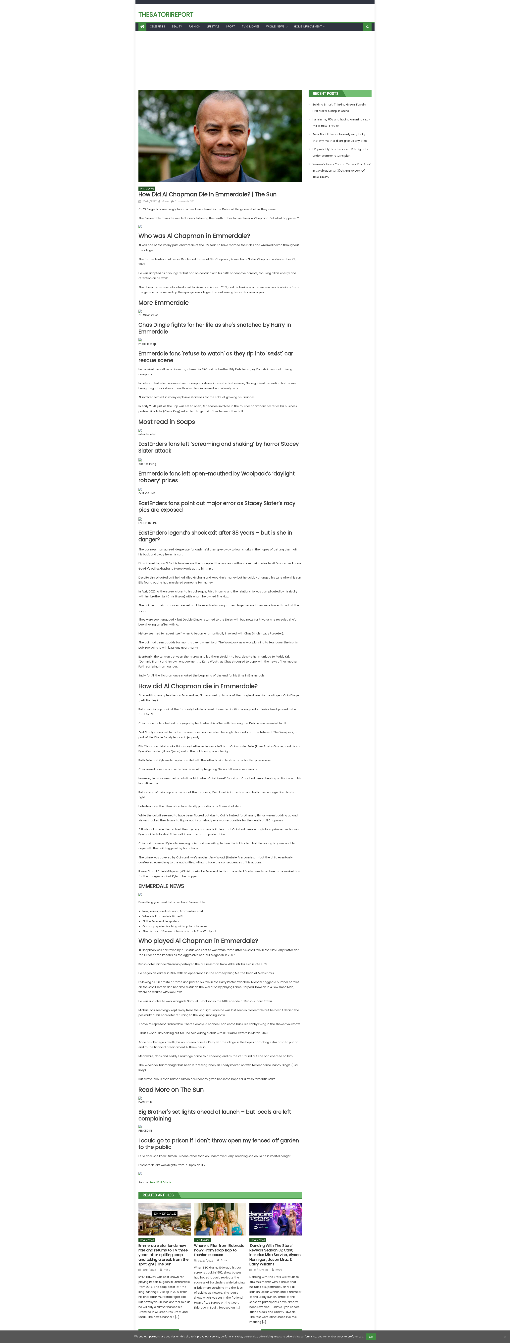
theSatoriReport (165, 14)
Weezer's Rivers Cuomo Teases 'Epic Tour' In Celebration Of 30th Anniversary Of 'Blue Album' (342, 170)
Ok (371, 1337)
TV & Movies (250, 26)
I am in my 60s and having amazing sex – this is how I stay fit (341, 122)
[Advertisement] (255, 60)
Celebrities (157, 26)
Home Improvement (308, 26)
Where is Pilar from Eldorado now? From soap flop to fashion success (219, 1250)
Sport (230, 26)
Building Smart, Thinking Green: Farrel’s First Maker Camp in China (339, 108)
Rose (165, 201)
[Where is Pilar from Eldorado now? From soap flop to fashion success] (220, 1219)
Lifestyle (213, 26)
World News (275, 26)
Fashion (194, 26)
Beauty (177, 26)
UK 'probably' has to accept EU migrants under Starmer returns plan (340, 152)
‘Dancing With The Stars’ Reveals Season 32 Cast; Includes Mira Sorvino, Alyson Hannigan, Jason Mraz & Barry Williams (275, 1255)
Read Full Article (160, 1182)
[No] (505, 1337)
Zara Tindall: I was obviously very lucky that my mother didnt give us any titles (340, 137)
